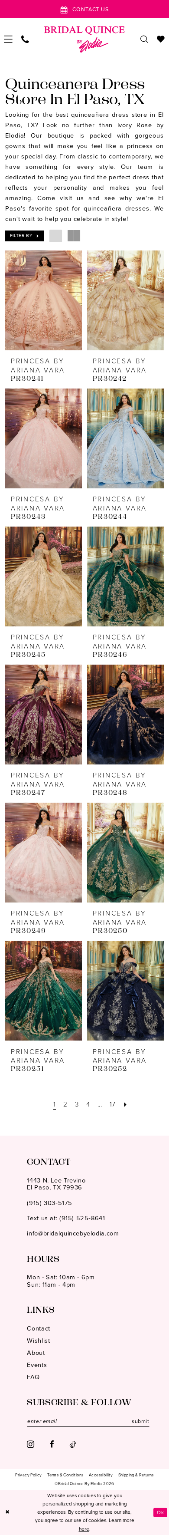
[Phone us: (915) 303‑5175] (25, 39)
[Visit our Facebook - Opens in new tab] (52, 1445)
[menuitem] (8, 39)
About (36, 1352)
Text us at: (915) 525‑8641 (66, 1218)
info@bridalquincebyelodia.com (73, 1233)
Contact (38, 1328)
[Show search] (144, 39)
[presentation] (43, 300)
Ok (160, 1512)
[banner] (84, 39)
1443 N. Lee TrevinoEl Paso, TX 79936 (56, 1184)
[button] (8, 39)
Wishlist (38, 1340)
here (84, 1529)
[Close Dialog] (7, 1512)
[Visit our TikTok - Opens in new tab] (72, 1445)
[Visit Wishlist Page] (161, 39)
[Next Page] (125, 1104)
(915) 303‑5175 (49, 1203)
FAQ (33, 1377)
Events (37, 1365)
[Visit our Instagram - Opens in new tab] (30, 1444)
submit (140, 1421)
